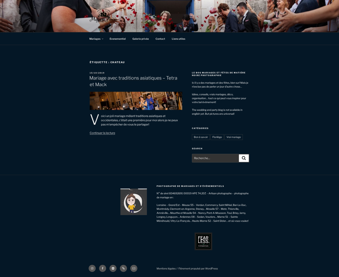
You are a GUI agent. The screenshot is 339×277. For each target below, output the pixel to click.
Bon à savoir (201, 137)
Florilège (217, 137)
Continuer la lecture (102, 133)
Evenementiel (118, 38)
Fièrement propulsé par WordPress (198, 268)
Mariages (94, 38)
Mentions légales (166, 268)
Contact (160, 38)
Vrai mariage (234, 137)
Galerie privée (140, 38)
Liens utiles (178, 38)
